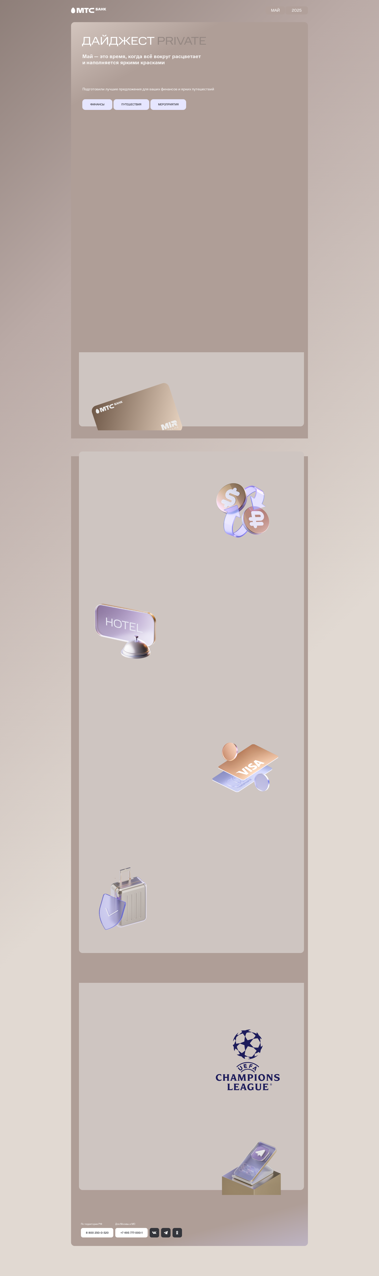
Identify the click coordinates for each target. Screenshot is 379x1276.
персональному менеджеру (271, 415)
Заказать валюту (119, 530)
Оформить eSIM (208, 671)
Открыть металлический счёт (117, 328)
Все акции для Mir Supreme (227, 401)
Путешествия (131, 104)
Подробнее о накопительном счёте (216, 214)
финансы (97, 104)
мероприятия (168, 104)
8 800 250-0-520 (97, 1232)
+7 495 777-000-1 (131, 1232)
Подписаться (110, 1176)
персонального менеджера (139, 1110)
